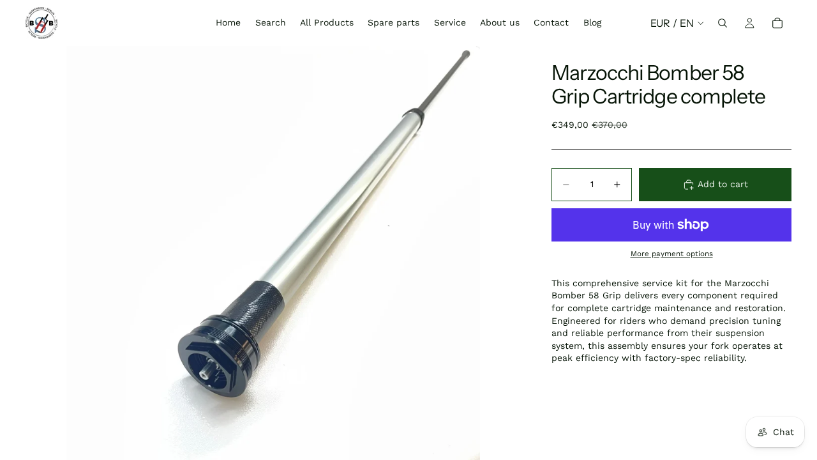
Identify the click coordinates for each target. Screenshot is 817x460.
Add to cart (723, 184)
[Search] (722, 23)
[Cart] (777, 23)
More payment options (672, 253)
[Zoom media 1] (273, 253)
